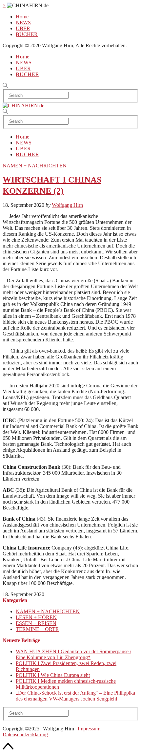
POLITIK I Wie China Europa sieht (53, 675)
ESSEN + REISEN (36, 623)
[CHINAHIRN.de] (23, 105)
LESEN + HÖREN (36, 617)
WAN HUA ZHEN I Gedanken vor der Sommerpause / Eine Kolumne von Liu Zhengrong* (73, 654)
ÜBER (23, 28)
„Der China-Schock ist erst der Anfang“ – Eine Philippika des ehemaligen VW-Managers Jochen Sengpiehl (75, 696)
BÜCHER (27, 34)
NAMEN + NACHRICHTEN (35, 165)
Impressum (89, 728)
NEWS (23, 22)
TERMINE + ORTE (37, 629)
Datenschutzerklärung (25, 734)
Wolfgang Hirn (67, 205)
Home (22, 16)
